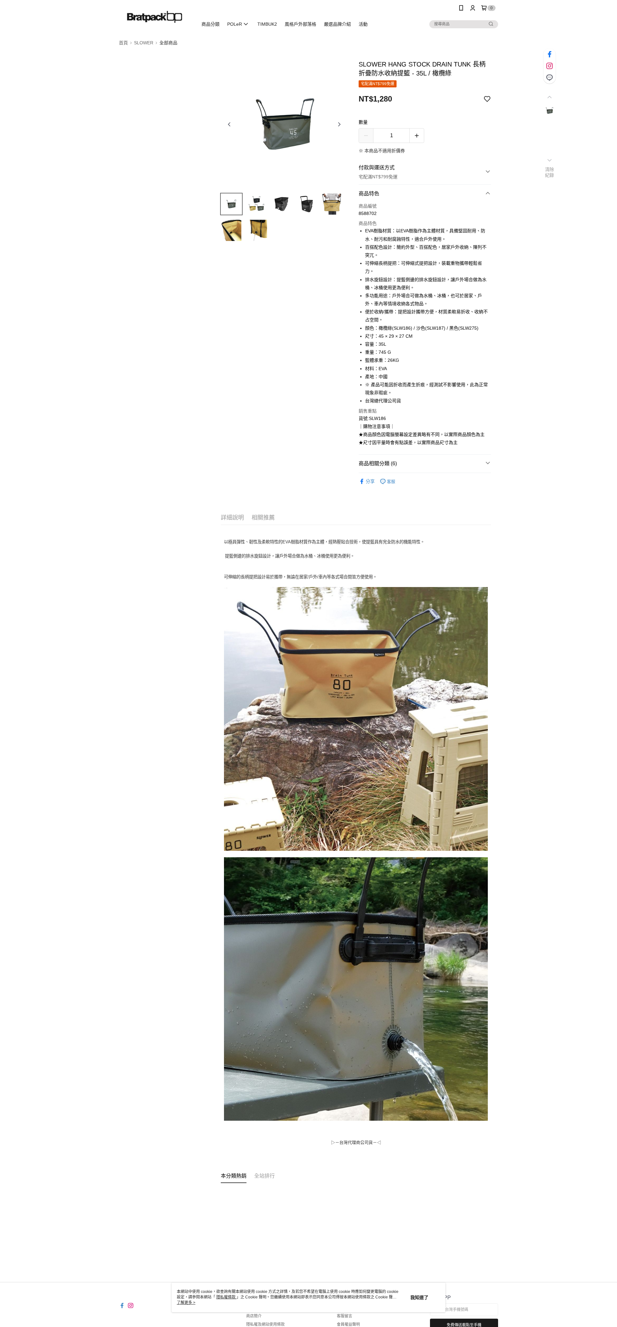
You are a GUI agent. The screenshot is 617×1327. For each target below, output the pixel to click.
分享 (370, 481)
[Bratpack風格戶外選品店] (154, 16)
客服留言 (344, 1316)
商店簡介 (254, 1316)
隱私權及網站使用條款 (265, 1324)
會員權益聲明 (348, 1324)
